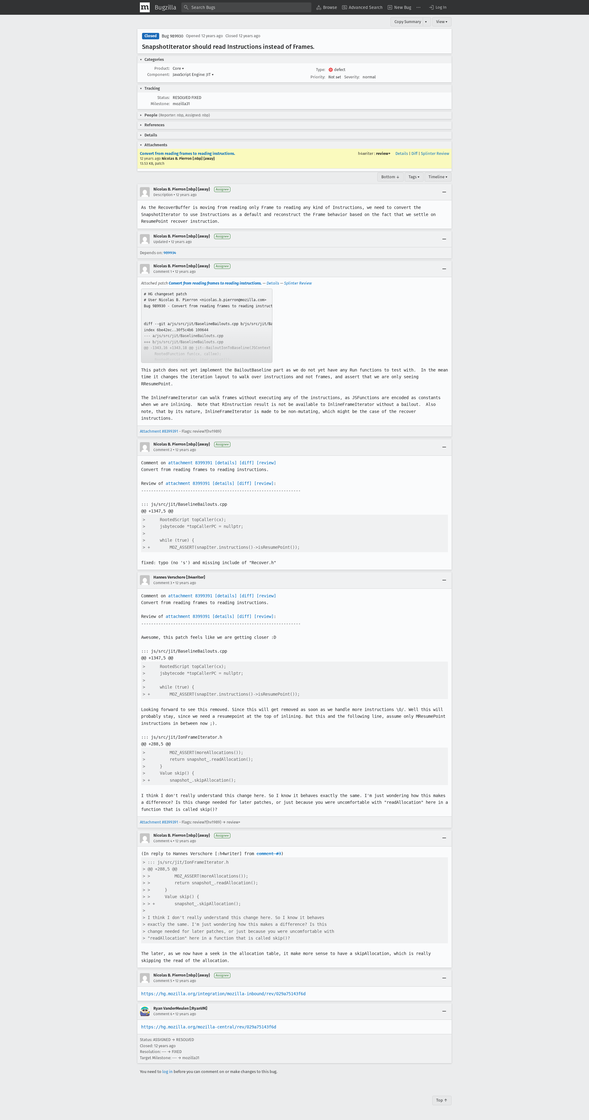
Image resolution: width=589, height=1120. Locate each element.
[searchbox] (246, 7)
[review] (266, 462)
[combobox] (246, 7)
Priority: (317, 77)
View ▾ (442, 21)
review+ (383, 153)
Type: (320, 69)
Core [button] (178, 68)
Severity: (352, 77)
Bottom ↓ (390, 177)
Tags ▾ (414, 177)
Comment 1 (162, 271)
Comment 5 (162, 981)
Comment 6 (162, 1014)
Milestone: (160, 103)
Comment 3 (162, 583)
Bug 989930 (172, 36)
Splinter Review (435, 153)
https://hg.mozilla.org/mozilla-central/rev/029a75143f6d (208, 1026)
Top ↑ (442, 1100)
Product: (162, 68)
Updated (160, 242)
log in (167, 1071)
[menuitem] (327, 7)
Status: (163, 97)
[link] (206, 326)
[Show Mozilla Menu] (145, 7)
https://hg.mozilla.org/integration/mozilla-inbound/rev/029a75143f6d (223, 993)
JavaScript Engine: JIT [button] (193, 74)
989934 (170, 252)
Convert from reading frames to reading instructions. (187, 153)
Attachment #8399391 (159, 431)
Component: (158, 74)
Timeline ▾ (438, 177)
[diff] (246, 462)
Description (163, 195)
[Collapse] (444, 192)
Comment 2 (162, 450)
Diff (414, 153)
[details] (226, 462)
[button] (437, 7)
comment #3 (268, 853)
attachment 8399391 (190, 462)
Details (401, 153)
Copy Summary (408, 21)
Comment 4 (162, 841)
